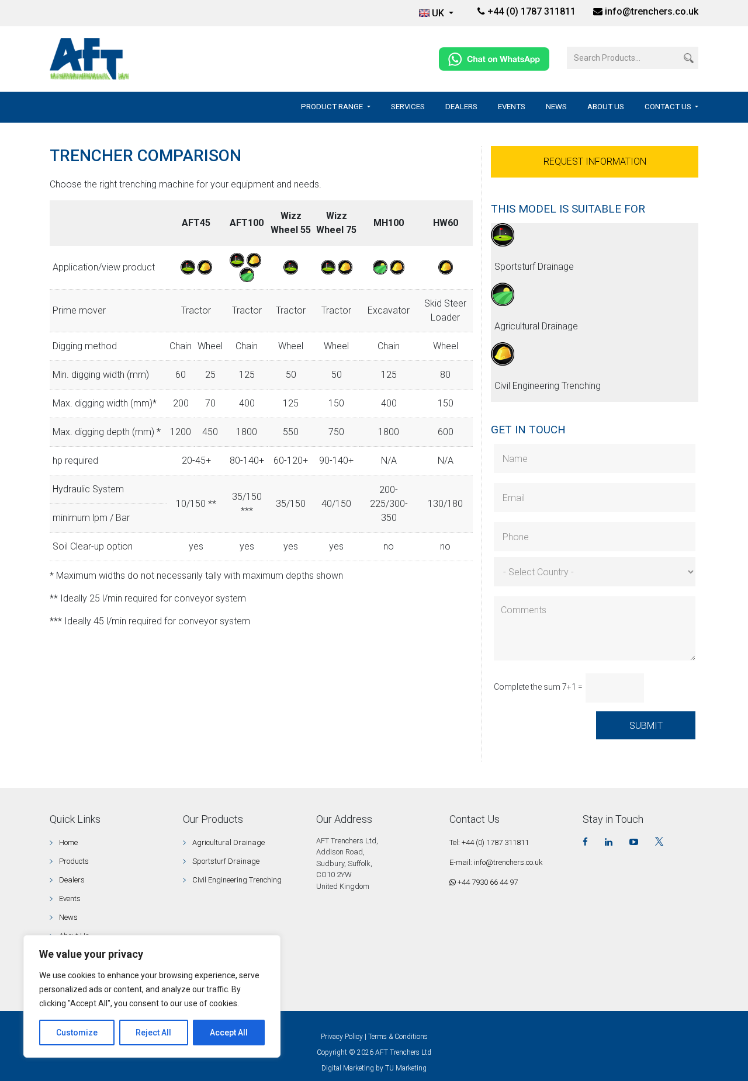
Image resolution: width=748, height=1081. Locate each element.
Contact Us (669, 106)
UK (439, 13)
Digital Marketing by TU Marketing (374, 1068)
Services (408, 106)
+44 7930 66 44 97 (487, 882)
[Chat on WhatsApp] (494, 58)
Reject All (153, 1032)
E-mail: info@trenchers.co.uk (496, 862)
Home (68, 842)
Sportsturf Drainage (534, 266)
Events (511, 106)
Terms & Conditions (398, 1037)
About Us (605, 106)
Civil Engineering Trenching (547, 385)
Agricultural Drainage (536, 326)
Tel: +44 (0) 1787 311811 (489, 842)
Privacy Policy (342, 1037)
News (556, 106)
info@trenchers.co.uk (651, 11)
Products (74, 861)
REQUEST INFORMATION (594, 161)
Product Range (333, 106)
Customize (77, 1032)
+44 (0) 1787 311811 (530, 11)
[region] (151, 996)
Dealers (461, 106)
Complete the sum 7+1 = (538, 686)
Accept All (229, 1032)
